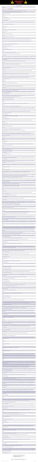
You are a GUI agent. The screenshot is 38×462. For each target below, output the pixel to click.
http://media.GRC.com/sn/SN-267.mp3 (10, 8)
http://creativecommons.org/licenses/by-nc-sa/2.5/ (16, 456)
